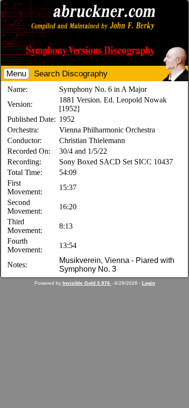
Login (148, 283)
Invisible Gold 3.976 (87, 283)
